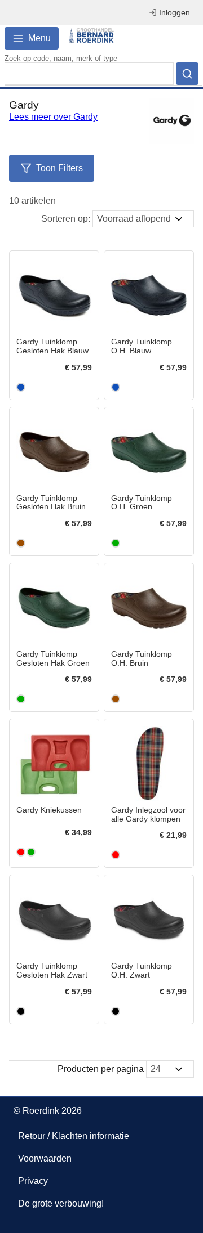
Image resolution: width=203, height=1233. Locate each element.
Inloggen (174, 12)
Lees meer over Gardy (53, 117)
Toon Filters (59, 168)
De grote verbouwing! (61, 1203)
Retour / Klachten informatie (73, 1136)
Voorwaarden (45, 1158)
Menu (39, 38)
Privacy (33, 1181)
